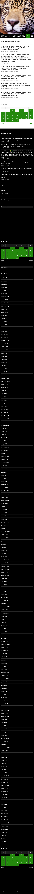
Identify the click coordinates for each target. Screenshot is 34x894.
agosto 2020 (4, 503)
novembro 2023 (5, 381)
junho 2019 (4, 547)
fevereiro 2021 (5, 484)
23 (17, 118)
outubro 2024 (4, 347)
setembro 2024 (5, 350)
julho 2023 (4, 393)
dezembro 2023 (5, 378)
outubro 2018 (4, 572)
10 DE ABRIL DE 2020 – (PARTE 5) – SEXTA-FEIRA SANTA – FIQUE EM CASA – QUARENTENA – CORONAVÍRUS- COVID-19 (16, 48)
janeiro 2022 (4, 450)
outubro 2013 (4, 751)
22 (12, 118)
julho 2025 (4, 318)
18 (26, 115)
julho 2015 (4, 685)
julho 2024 (4, 356)
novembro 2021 (5, 456)
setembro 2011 (5, 829)
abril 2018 (3, 591)
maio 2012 (4, 804)
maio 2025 (4, 325)
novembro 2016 (5, 644)
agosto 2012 (4, 794)
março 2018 (4, 594)
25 (26, 118)
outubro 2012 (4, 788)
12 (30, 113)
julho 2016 (4, 657)
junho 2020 (4, 509)
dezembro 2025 (5, 303)
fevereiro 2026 (5, 296)
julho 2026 (4, 281)
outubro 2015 (4, 675)
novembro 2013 (5, 747)
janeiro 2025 (4, 337)
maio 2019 (4, 550)
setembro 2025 (5, 312)
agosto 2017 (4, 616)
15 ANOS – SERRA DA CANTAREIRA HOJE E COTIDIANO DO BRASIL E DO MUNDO (13, 36)
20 (3, 118)
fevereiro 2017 (5, 635)
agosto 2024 (4, 353)
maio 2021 (4, 475)
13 (3, 115)
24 (21, 118)
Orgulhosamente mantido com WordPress (10, 892)
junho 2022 (4, 434)
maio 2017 (4, 625)
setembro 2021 (5, 462)
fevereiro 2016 (5, 672)
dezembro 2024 (5, 340)
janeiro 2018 (4, 600)
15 (12, 115)
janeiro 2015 (4, 704)
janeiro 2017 (4, 638)
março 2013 (4, 772)
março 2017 (4, 632)
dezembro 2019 (5, 528)
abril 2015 (3, 694)
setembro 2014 (5, 716)
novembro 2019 (5, 531)
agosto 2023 (4, 390)
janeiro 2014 (4, 741)
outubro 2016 (4, 647)
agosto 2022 (4, 428)
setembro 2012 (5, 791)
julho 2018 (4, 581)
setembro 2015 (5, 679)
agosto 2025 (4, 315)
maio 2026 (4, 287)
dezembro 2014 (5, 707)
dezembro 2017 (5, 603)
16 (17, 115)
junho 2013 (4, 763)
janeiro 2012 (4, 816)
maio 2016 (4, 663)
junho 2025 (4, 321)
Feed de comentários (6, 197)
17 (21, 115)
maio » (31, 123)
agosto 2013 (4, 757)
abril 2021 (3, 478)
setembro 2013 (5, 754)
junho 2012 (4, 801)
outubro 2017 (4, 610)
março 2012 (4, 810)
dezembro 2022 (5, 415)
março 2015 (4, 697)
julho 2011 (4, 832)
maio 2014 (4, 729)
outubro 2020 (4, 497)
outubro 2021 (4, 459)
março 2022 (4, 444)
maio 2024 (4, 362)
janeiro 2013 (4, 779)
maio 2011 (4, 838)
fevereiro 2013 (5, 776)
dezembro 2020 (5, 491)
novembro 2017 (5, 606)
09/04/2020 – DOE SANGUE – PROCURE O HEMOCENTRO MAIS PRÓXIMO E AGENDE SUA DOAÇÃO (15, 85)
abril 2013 (3, 769)
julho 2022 (4, 431)
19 (30, 115)
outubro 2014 (4, 713)
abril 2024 (3, 365)
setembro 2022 (5, 425)
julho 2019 (4, 544)
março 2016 (4, 669)
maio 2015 (4, 691)
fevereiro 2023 (5, 409)
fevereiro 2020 (5, 522)
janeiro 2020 (4, 525)
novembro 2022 (5, 419)
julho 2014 (4, 722)
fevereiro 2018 (5, 597)
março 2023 (4, 406)
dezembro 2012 (5, 782)
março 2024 (4, 368)
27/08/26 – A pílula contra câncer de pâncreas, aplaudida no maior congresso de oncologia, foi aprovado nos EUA (16, 139)
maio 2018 (4, 588)
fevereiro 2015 (5, 700)
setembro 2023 (5, 387)
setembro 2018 (5, 575)
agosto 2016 (4, 653)
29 (12, 120)
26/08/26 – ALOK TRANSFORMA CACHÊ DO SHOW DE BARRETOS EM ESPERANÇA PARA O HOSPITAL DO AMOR (16, 176)
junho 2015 (4, 688)
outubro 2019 (4, 534)
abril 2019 (3, 553)
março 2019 (4, 556)
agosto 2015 (4, 682)
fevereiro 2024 (5, 372)
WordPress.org (5, 200)
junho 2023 (4, 397)
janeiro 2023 (4, 412)
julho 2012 (4, 798)
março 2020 (4, 519)
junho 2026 (4, 284)
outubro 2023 (4, 384)
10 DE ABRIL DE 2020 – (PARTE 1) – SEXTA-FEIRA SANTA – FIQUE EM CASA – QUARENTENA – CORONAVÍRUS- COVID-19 (16, 93)
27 (3, 120)
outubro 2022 (4, 422)
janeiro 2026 (4, 300)
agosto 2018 (4, 578)
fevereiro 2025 (5, 334)
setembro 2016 (5, 650)
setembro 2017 (5, 613)
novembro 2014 (5, 710)
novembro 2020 (5, 494)
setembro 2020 (5, 500)
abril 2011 (3, 841)
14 (8, 115)
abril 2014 (3, 732)
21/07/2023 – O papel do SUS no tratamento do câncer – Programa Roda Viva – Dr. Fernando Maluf (16, 145)
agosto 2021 (4, 466)
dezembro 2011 (5, 819)
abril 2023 (3, 403)
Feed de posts (4, 193)
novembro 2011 (5, 823)
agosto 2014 (4, 719)
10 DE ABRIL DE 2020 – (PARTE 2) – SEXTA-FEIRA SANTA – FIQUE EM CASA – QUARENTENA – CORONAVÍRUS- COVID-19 (16, 76)
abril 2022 (3, 440)
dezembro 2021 (5, 453)
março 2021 (4, 481)
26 (30, 118)
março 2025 (4, 331)
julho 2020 (4, 506)
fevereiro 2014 (5, 738)
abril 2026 (3, 290)
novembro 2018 (5, 569)
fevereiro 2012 (5, 813)
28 (8, 120)
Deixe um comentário (13, 51)
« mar (2, 123)
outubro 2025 (4, 309)
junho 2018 (4, 585)
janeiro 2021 (4, 487)
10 (21, 113)
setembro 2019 (5, 538)
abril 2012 (3, 807)
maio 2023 (4, 400)
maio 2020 (4, 513)
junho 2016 (4, 660)
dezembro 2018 (5, 566)
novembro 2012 (5, 785)
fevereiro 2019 (5, 560)
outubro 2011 (4, 826)
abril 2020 (3, 516)
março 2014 (4, 735)
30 (17, 120)
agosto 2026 (4, 278)
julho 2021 (4, 469)
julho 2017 (4, 619)
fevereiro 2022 (5, 447)
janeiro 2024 (4, 375)
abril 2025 (3, 328)
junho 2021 (4, 472)
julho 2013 (4, 760)
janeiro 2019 (4, 563)
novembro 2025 (5, 306)
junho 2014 (4, 726)
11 (26, 113)
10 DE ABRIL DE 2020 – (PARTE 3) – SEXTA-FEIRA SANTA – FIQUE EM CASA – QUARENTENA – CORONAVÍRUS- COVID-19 (16, 68)
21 (8, 118)
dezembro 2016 (5, 641)
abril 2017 (3, 628)
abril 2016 (3, 666)
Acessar (3, 190)
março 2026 (4, 293)
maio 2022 (4, 437)
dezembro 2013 (5, 744)
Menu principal (32, 36)
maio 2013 (4, 766)
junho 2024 (4, 359)
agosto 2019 (4, 541)
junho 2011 (4, 835)
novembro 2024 (5, 343)
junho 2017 (4, 622)
